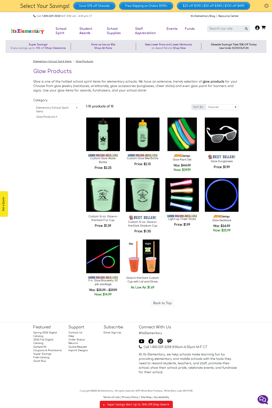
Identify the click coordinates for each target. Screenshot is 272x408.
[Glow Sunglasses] (222, 134)
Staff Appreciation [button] (145, 31)
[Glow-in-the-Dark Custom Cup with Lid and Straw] (142, 256)
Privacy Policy (130, 397)
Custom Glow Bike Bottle (142, 158)
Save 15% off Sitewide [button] (94, 6)
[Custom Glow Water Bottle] (103, 134)
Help (71, 336)
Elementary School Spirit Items (52, 61)
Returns (73, 343)
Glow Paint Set (182, 159)
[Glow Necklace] (222, 195)
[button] (266, 6)
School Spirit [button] (61, 31)
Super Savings (42, 354)
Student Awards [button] (85, 31)
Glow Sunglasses (222, 161)
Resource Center (228, 16)
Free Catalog (41, 357)
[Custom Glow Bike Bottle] (142, 134)
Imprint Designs (78, 350)
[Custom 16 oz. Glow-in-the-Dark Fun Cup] (103, 195)
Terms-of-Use (111, 397)
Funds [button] (190, 29)
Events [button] (172, 29)
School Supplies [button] (114, 31)
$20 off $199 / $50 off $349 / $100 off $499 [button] (213, 6)
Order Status (76, 339)
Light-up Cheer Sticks (182, 219)
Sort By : (198, 107)
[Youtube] (141, 341)
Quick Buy (39, 361)
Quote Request (77, 347)
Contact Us (75, 332)
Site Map (146, 397)
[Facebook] (151, 341)
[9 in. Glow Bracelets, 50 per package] (103, 256)
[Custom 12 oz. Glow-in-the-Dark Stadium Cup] (142, 195)
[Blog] (170, 341)
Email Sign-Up (112, 332)
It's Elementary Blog (203, 16)
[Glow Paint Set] (182, 134)
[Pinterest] (160, 341)
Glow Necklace (221, 220)
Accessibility (161, 397)
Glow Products (84, 61)
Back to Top (162, 303)
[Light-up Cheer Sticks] (182, 195)
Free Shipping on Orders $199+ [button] (146, 6)
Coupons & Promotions (47, 350)
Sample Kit (39, 347)
